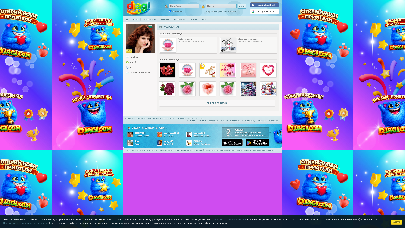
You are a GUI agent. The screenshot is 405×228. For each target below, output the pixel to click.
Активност (179, 19)
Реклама (274, 121)
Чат (131, 67)
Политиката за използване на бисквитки (25, 223)
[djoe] (130, 143)
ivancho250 (199, 133)
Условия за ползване (231, 121)
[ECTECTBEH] (130, 134)
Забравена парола (214, 11)
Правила (262, 121)
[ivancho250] (189, 134)
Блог (204, 19)
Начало (128, 21)
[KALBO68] (189, 143)
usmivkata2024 (171, 133)
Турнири (165, 19)
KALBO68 (197, 141)
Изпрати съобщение (140, 72)
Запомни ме (176, 11)
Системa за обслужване (208, 121)
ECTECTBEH (140, 133)
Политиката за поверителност (229, 219)
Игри (135, 19)
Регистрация (230, 11)
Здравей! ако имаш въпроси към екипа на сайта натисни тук (250, 132)
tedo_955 (168, 141)
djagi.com (138, 8)
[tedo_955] (159, 143)
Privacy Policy (249, 121)
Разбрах (396, 222)
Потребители (149, 19)
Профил (134, 57)
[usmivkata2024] (159, 134)
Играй (133, 62)
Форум (193, 19)
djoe (137, 141)
